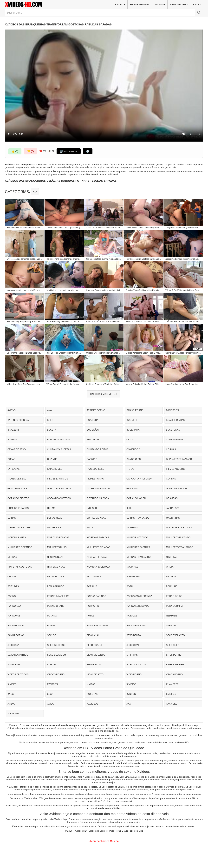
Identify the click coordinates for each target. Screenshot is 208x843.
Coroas (171, 449)
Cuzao (11, 459)
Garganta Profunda (139, 478)
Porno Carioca (96, 596)
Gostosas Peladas (59, 488)
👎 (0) (30, 151)
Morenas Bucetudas (179, 527)
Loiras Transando (138, 517)
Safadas (171, 625)
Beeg (50, 420)
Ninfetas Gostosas (19, 566)
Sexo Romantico (17, 654)
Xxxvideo (171, 703)
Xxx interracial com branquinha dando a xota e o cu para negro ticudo (25, 228)
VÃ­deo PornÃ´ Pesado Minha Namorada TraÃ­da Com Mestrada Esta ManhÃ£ (64, 384)
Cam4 (129, 439)
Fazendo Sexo (95, 469)
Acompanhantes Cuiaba (104, 841)
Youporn (13, 713)
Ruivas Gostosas (97, 625)
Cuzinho (52, 459)
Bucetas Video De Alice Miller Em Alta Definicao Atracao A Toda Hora (144, 290)
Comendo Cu (134, 449)
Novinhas (132, 566)
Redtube (171, 615)
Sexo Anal (93, 635)
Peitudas (13, 586)
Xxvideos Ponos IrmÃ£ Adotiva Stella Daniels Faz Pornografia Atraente (104, 384)
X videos (52, 684)
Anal (50, 410)
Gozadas (131, 488)
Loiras (11, 517)
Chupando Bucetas (59, 449)
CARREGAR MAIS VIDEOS (103, 394)
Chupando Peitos (97, 449)
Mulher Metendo (137, 537)
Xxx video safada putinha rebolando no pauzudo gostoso (104, 259)
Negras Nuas (55, 557)
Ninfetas (171, 557)
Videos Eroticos (17, 674)
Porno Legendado (138, 606)
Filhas (130, 469)
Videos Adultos (136, 664)
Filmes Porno (95, 478)
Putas (90, 615)
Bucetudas (173, 429)
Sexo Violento (96, 654)
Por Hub (92, 586)
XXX (35, 191)
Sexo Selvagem (56, 654)
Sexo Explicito (175, 635)
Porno (11, 596)
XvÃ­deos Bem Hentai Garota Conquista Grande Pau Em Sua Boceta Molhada (183, 321)
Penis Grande (55, 586)
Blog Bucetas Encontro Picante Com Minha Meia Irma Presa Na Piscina (64, 353)
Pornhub (171, 586)
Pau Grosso (133, 576)
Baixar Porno (134, 410)
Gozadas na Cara (177, 488)
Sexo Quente (174, 645)
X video (12, 684)
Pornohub (13, 615)
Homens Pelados (18, 508)
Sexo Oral (132, 645)
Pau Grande (94, 576)
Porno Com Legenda (139, 596)
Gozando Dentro (18, 498)
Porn (129, 586)
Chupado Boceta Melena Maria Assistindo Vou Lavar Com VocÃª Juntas (104, 290)
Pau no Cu (172, 576)
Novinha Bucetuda (98, 566)
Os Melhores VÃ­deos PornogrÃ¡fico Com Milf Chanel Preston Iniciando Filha (183, 353)
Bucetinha (132, 429)
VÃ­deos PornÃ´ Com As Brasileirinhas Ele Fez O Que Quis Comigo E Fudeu (104, 321)
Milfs (90, 527)
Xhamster (172, 684)
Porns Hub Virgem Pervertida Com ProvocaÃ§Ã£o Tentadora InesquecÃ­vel (64, 321)
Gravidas (171, 498)
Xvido (50, 703)
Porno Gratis (55, 606)
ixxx (128, 508)
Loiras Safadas (96, 517)
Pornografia (174, 606)
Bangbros (172, 410)
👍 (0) (15, 151)
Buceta (51, 429)
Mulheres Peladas (98, 547)
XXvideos (92, 703)
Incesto (160, 4)
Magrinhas (173, 517)
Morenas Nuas (16, 537)
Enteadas (13, 469)
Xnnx (10, 694)
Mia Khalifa (54, 527)
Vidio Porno (134, 674)
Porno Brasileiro (58, 596)
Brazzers (13, 429)
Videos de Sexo (175, 664)
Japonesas (172, 508)
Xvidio (197, 4)
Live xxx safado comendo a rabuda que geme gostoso (25, 259)
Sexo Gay (13, 645)
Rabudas (131, 615)
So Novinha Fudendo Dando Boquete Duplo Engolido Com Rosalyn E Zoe (25, 353)
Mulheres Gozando (19, 547)
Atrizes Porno (96, 410)
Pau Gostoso (55, 576)
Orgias (11, 576)
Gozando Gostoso (59, 498)
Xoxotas (92, 694)
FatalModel (54, 469)
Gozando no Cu (136, 498)
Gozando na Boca (98, 498)
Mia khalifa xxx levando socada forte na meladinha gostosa (64, 290)
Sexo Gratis (94, 645)
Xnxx (50, 694)
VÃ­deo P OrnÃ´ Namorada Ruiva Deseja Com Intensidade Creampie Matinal (183, 290)
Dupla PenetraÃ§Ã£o (179, 459)
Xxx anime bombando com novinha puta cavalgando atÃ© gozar (183, 259)
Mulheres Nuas (56, 547)
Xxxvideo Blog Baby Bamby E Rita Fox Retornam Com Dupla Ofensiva (25, 321)
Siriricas (132, 654)
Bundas (12, 439)
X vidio (91, 684)
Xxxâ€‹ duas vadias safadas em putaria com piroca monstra (104, 228)
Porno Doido (174, 596)
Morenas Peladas (58, 537)
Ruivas (51, 625)
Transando (94, 664)
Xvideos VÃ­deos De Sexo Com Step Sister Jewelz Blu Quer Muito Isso (104, 353)
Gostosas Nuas (17, 488)
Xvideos (120, 4)
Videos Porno (179, 4)
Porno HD (93, 606)
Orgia (169, 566)
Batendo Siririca (18, 420)
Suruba (51, 664)
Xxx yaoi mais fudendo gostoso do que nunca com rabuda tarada (183, 228)
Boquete (131, 420)
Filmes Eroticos (57, 478)
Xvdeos (131, 694)
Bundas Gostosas (58, 439)
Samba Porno (15, 635)
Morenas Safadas (98, 537)
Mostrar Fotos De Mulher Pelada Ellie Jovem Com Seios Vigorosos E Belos (144, 384)
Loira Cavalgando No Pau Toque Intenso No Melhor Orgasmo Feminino (183, 384)
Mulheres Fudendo (178, 537)
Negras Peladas (97, 557)
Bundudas (93, 439)
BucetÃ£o (93, 429)
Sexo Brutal (134, 635)
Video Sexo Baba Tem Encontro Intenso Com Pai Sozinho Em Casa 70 (25, 384)
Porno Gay (14, 606)
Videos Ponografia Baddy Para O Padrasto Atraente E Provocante (144, 353)
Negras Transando (138, 557)
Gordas (171, 478)
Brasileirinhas (139, 4)
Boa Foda (92, 420)
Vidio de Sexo (95, 674)
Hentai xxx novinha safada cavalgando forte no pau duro (144, 259)
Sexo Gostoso (56, 645)
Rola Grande (15, 625)
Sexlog (51, 635)
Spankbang (14, 664)
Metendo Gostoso (19, 527)
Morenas (132, 527)
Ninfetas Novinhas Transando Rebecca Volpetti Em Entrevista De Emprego (144, 321)
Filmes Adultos (175, 469)
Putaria (52, 615)
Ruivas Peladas (135, 625)
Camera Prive (174, 439)
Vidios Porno (174, 674)
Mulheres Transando (179, 547)
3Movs (11, 410)
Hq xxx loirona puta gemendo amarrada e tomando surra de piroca (64, 259)
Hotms (51, 508)
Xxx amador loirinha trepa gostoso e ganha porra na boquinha (64, 228)
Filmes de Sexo (16, 478)
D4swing (92, 459)
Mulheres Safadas (138, 547)
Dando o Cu (133, 459)
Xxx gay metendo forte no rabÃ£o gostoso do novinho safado (25, 290)
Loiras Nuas (54, 517)
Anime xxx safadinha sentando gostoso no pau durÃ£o (144, 228)
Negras (12, 557)
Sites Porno (174, 654)
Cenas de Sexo (16, 449)
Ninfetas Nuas (56, 566)
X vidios (131, 684)
